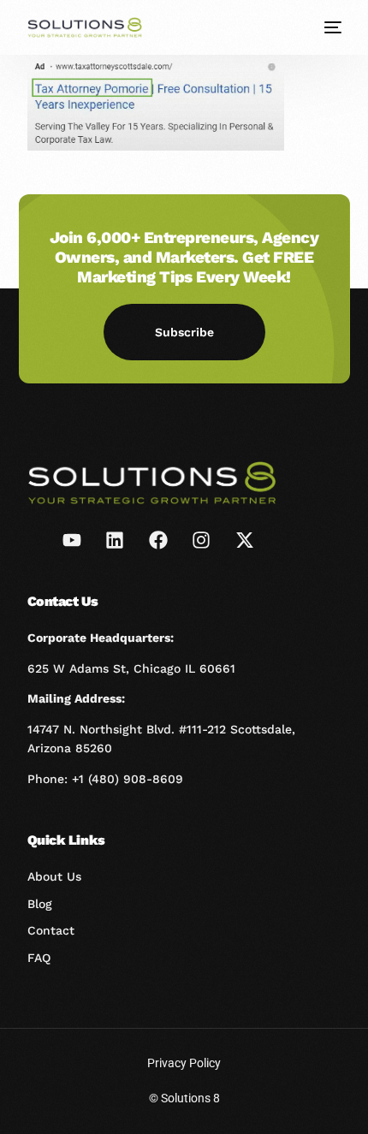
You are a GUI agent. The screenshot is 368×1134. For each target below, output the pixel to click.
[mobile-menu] (331, 27)
